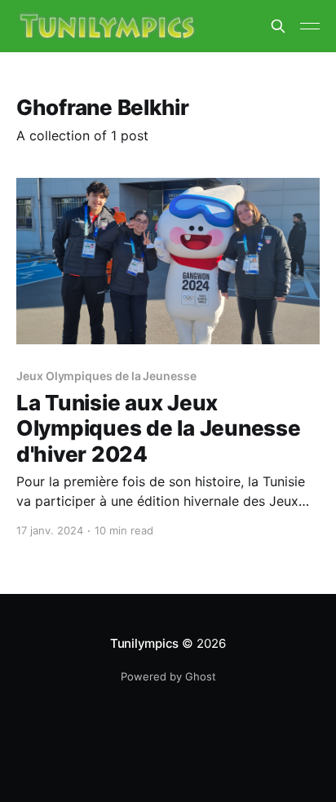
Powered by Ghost (168, 676)
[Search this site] (278, 26)
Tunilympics (144, 643)
